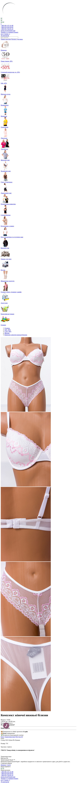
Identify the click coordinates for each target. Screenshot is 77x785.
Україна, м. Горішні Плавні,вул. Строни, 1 (9, 33)
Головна (7, 328)
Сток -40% (8, 331)
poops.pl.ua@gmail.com (8, 30)
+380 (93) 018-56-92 (7, 27)
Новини (3, 765)
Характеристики (10, 737)
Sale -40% (8, 330)
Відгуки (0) (19, 737)
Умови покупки (6, 39)
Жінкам (7, 333)
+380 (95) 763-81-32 (7, 29)
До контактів (5, 35)
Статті (9, 765)
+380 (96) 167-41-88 (7, 25)
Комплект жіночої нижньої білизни (16, 335)
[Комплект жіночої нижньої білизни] (26, 411)
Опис (2, 737)
